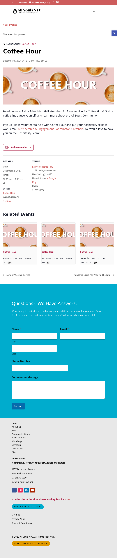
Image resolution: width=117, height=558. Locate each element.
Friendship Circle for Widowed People (92, 275)
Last (14, 354)
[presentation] (20, 235)
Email (64, 329)
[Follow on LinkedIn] (26, 490)
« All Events (10, 24)
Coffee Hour (9, 192)
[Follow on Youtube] (32, 490)
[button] (114, 33)
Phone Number (21, 361)
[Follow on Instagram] (20, 490)
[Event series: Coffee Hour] (10, 263)
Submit (18, 406)
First (14, 341)
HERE (67, 499)
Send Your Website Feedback (31, 543)
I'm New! (7, 201)
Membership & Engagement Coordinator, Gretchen (50, 129)
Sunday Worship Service (18, 275)
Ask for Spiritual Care (27, 507)
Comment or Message (26, 377)
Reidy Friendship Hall (42, 167)
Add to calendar (19, 147)
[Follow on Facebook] (14, 490)
